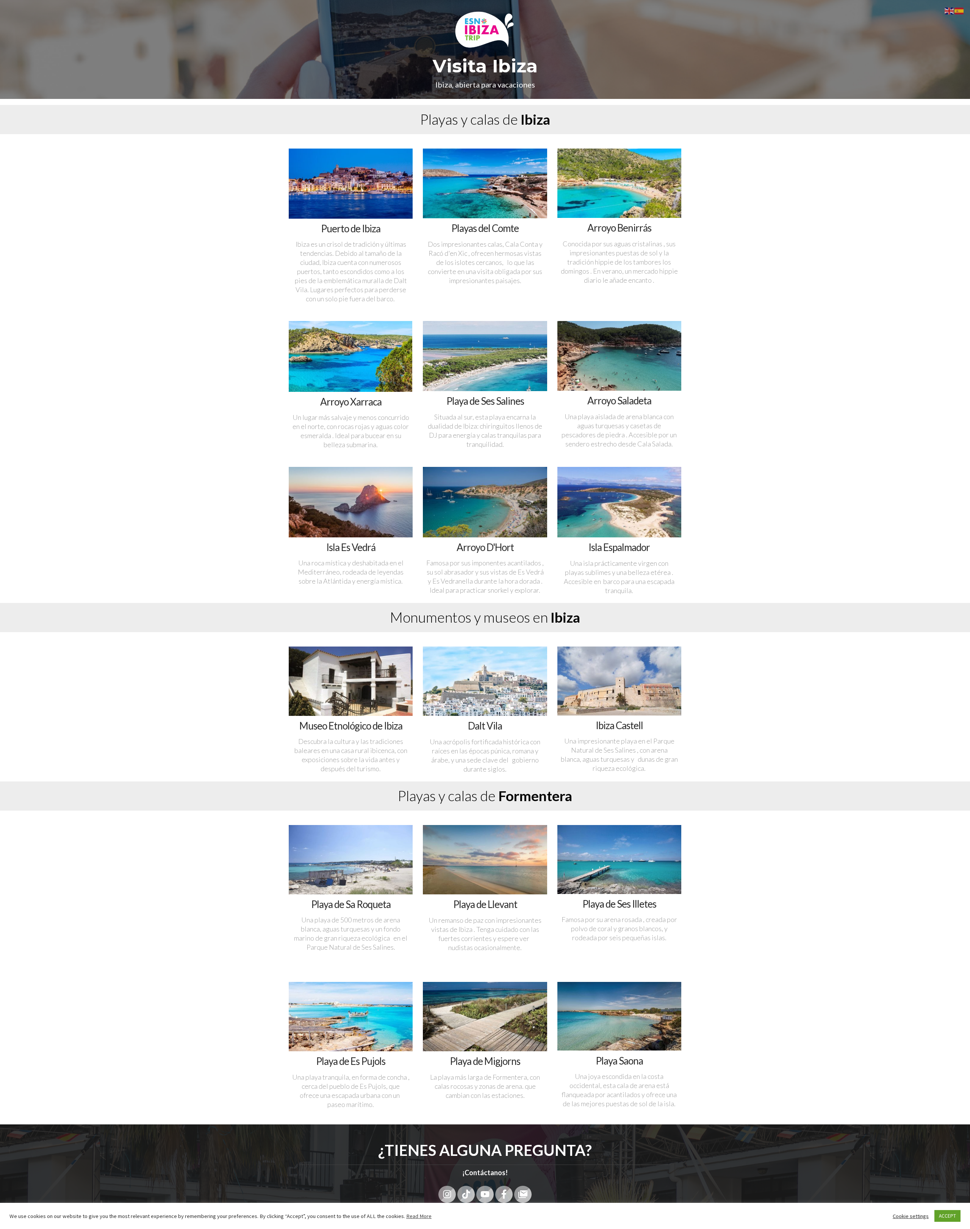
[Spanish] (959, 10)
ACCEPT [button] (947, 1216)
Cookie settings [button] (911, 1216)
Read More (419, 1216)
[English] (949, 10)
